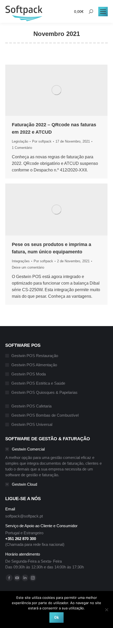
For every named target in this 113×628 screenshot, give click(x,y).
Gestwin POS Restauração (34, 355)
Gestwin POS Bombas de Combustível (45, 415)
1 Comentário (22, 148)
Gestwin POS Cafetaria (31, 406)
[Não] (106, 609)
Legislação (20, 141)
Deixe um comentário (28, 267)
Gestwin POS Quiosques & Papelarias (44, 392)
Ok (56, 617)
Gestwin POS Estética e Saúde (38, 383)
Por (42, 141)
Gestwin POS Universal (31, 424)
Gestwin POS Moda (28, 374)
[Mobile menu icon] (103, 11)
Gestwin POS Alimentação (34, 365)
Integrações (21, 261)
